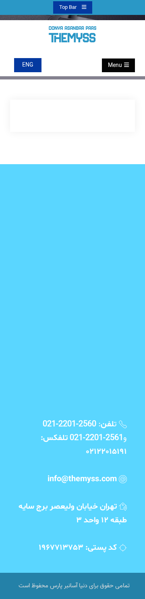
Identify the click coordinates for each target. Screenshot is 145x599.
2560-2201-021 (69, 424)
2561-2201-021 (96, 438)
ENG (27, 65)
